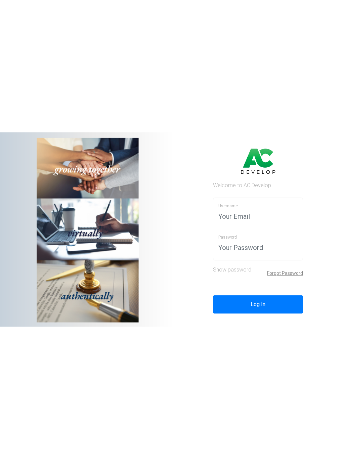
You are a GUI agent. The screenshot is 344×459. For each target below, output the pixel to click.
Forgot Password (285, 273)
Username (228, 206)
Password (227, 237)
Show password (232, 269)
